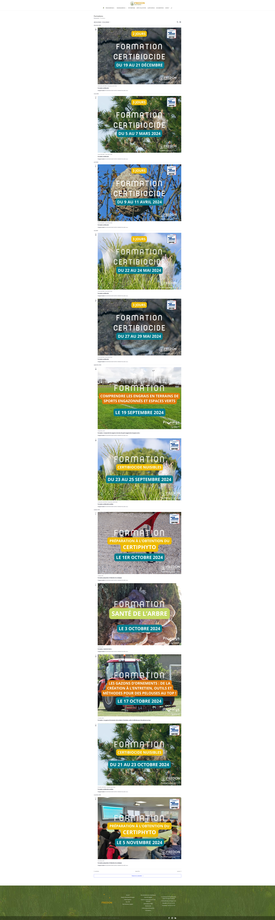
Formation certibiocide (103, 88)
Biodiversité (148, 906)
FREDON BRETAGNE (110, 8)
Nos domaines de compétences (148, 895)
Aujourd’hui (137, 871)
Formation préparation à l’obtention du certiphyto (110, 577)
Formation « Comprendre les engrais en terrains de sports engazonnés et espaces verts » (119, 433)
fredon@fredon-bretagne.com (168, 901)
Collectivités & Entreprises (148, 908)
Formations (148, 910)
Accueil (128, 895)
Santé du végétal (148, 897)
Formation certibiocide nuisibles (105, 504)
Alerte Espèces (127, 899)
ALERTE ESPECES (151, 8)
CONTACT (167, 8)
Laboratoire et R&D (148, 903)
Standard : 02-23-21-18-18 (168, 903)
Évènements (96, 18)
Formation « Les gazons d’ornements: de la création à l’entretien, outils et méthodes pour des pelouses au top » (124, 720)
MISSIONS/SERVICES (121, 8)
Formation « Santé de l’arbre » (105, 649)
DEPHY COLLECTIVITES (141, 8)
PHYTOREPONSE (131, 8)
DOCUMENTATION (160, 8)
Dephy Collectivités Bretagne (128, 897)
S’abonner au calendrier (137, 875)
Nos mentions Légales (128, 904)
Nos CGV (128, 902)
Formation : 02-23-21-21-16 (168, 905)
